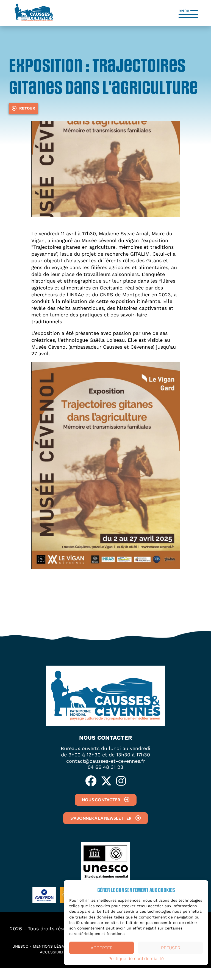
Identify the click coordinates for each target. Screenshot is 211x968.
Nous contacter (101, 799)
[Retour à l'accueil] (33, 13)
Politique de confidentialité (136, 958)
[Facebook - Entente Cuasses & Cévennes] (90, 781)
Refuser (170, 947)
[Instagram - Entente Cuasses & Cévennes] (121, 781)
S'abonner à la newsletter (100, 818)
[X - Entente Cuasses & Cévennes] (106, 781)
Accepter (102, 947)
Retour (27, 108)
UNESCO (20, 946)
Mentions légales (52, 946)
